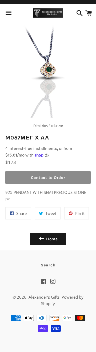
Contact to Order (48, 177)
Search (48, 265)
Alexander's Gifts (44, 297)
